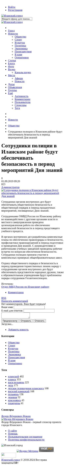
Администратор (10, 187)
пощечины (14, 403)
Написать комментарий (14, 301)
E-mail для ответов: (12, 310)
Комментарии (16, 292)
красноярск (14, 400)
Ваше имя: (7, 307)
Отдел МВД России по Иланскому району (25, 286)
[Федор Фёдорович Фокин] (17, 419)
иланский (13, 376)
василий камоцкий (19, 391)
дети (10, 385)
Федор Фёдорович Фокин (16, 416)
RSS (3, 298)
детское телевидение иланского (26, 388)
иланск (12, 379)
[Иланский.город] (12, 15)
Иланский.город (10, 459)
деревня (12, 397)
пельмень (13, 394)
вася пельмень (16, 382)
